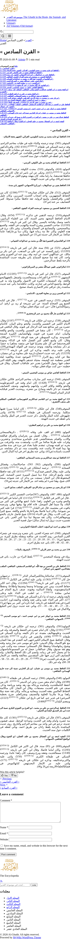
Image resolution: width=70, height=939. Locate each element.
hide (16, 66)
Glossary (11, 23)
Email (4, 833)
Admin (21, 59)
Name (4, 827)
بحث (34, 885)
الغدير (28, 40)
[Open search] (3, 36)
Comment (6, 800)
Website (4, 839)
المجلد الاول (13, 898)
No (15, 775)
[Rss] (1, 881)
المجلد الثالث (13, 904)
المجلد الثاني (13, 901)
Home (3, 40)
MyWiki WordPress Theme (27, 937)
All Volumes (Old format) (20, 25)
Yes (6, 775)
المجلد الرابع (13, 907)
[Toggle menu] (10, 36)
